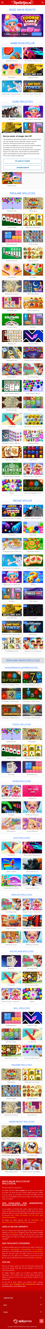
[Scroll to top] (41, 1321)
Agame (11, 1284)
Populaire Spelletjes (22, 193)
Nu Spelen (36, 34)
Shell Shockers (11, 1222)
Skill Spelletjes (22, 1008)
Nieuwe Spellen (22, 500)
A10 (23, 1284)
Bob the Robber (11, 1217)
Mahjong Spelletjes (22, 1064)
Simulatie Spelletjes (21, 894)
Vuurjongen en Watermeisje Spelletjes (25, 667)
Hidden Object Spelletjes (22, 1121)
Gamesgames (18, 1284)
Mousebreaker (31, 1284)
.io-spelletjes (39, 1249)
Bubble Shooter (21, 1222)
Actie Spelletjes (21, 838)
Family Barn (13, 1232)
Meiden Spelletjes (22, 781)
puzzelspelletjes (14, 1249)
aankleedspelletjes (37, 1251)
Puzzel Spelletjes (22, 724)
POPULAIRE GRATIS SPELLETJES (23, 660)
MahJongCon (35, 1220)
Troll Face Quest (34, 1215)
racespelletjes (38, 1257)
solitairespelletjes (26, 1249)
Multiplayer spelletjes (22, 951)
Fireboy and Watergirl (21, 1215)
